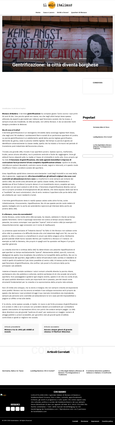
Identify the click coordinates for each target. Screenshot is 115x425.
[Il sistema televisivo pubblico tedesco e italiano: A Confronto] (99, 363)
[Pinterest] (97, 88)
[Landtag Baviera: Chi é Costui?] (87, 137)
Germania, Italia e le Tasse (101, 127)
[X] (92, 88)
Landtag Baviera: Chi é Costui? (102, 137)
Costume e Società (34, 58)
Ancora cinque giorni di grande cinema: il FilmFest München (58, 331)
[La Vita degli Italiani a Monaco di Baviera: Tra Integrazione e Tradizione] (87, 147)
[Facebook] (87, 88)
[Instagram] (13, 409)
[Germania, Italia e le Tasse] (87, 127)
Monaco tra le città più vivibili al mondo (19, 331)
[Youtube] (22, 409)
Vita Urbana (80, 58)
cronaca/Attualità (59, 58)
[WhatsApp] (103, 88)
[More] (108, 88)
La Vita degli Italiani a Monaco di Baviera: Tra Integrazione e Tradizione (102, 146)
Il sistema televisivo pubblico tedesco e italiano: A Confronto (98, 372)
